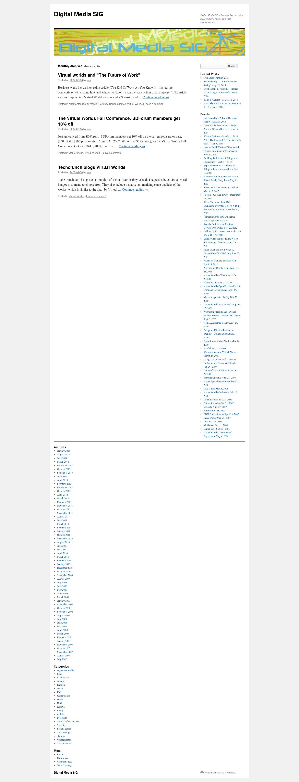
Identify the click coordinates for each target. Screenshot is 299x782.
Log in (60, 754)
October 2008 (63, 608)
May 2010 (62, 549)
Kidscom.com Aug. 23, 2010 (218, 282)
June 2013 (62, 476)
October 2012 (63, 490)
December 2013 (64, 465)
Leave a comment (154, 103)
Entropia (61, 684)
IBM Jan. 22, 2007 (213, 421)
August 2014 (63, 454)
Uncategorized (64, 739)
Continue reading (156, 97)
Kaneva (60, 706)
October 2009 (63, 571)
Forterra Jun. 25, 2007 (214, 410)
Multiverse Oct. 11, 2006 (216, 425)
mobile (93, 103)
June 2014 (62, 458)
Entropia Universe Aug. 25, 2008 (220, 377)
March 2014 (63, 461)
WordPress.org (64, 765)
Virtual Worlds (135, 103)
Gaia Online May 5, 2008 (216, 388)
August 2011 (63, 516)
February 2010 (64, 560)
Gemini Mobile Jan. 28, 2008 (218, 399)
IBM (59, 703)
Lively (60, 710)
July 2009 (62, 582)
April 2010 (62, 553)
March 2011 (63, 523)
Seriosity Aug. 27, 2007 (215, 406)
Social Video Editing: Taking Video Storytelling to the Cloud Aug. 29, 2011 (221, 242)
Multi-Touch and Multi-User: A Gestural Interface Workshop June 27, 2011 (222, 253)
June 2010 (62, 545)
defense (60, 681)
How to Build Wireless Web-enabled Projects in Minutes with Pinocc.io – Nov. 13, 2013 (221, 150)
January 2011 (63, 531)
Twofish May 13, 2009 (215, 348)
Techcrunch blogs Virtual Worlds (91, 167)
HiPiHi (60, 699)
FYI (59, 692)
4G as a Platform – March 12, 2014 (221, 99)
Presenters (62, 717)
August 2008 (63, 615)
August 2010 (63, 542)
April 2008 (62, 629)
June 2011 (62, 520)
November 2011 (65, 505)
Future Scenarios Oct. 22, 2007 (219, 403)
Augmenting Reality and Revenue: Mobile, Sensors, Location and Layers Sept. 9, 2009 (222, 315)
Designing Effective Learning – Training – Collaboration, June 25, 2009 (220, 333)
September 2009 (65, 575)
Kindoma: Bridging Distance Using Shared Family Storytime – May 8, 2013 (221, 180)
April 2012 (62, 494)
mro (89, 80)
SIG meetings (63, 732)
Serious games (117, 103)
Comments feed (64, 761)
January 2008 (63, 640)
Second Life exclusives (68, 721)
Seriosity (103, 103)
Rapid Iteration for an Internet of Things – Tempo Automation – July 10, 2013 (221, 169)
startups (61, 736)
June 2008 (62, 622)
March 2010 (63, 556)
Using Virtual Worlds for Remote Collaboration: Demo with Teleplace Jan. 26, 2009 (221, 363)
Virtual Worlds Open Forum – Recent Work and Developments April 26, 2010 (222, 289)
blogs (59, 673)
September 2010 (65, 538)
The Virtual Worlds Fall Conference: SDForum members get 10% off (119, 121)
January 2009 (63, 600)
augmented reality (79, 103)
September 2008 (65, 611)
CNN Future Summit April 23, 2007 (221, 414)
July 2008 (62, 618)
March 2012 (63, 498)
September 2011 (65, 512)
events (60, 688)
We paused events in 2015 (216, 77)
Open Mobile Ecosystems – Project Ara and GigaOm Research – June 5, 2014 (221, 92)
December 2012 (64, 487)
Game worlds (63, 695)
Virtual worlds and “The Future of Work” (99, 75)
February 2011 (64, 527)
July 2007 (62, 659)
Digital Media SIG (78, 13)
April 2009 (62, 593)
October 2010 (63, 534)
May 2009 (62, 589)
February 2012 (64, 501)
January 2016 (63, 450)
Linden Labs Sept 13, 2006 (217, 428)
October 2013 (63, 469)
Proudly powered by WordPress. (220, 772)
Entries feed (63, 757)
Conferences (76, 152)
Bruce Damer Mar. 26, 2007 (217, 417)
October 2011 (63, 509)
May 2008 (62, 626)
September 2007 (65, 651)
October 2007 (63, 648)
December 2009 (64, 567)
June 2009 (62, 586)
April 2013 (62, 480)
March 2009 (63, 597)
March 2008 (63, 633)
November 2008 (65, 604)
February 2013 (64, 483)
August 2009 (63, 578)
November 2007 (65, 644)
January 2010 (63, 564)
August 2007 (63, 655)
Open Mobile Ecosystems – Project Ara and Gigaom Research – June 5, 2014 (221, 129)
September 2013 (65, 472)
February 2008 (64, 637)
